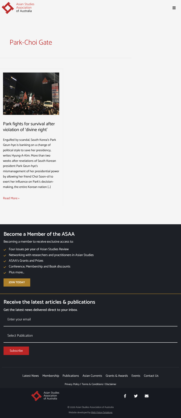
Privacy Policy (72, 384)
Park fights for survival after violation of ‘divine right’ (29, 127)
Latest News (30, 375)
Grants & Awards (117, 375)
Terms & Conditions (92, 384)
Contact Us (151, 375)
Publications (71, 375)
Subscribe (16, 350)
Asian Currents (92, 375)
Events (136, 375)
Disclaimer (110, 384)
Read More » (11, 198)
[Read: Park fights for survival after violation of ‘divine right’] (31, 93)
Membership (50, 375)
